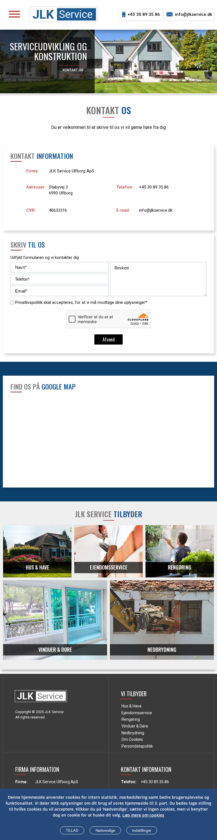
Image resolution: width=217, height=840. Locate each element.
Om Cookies (132, 739)
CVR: (31, 210)
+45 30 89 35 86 (143, 14)
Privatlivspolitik (28, 302)
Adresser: (36, 187)
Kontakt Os (73, 70)
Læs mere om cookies (143, 815)
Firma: (32, 171)
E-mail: (123, 210)
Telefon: (124, 187)
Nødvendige (105, 830)
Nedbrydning (132, 733)
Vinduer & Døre (134, 726)
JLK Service (54, 712)
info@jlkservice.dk (193, 14)
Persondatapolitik (137, 746)
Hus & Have (131, 706)
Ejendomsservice (136, 713)
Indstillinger (141, 830)
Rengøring (130, 719)
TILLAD (72, 830)
